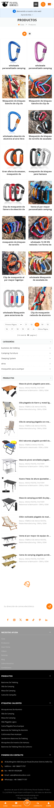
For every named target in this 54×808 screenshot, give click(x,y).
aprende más (26, 15)
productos (5, 643)
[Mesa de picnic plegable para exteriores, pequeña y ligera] (9, 390)
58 (17, 329)
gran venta (5, 647)
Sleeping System (8, 358)
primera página (11, 324)
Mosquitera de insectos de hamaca (15, 742)
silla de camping (7, 686)
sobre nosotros (7, 663)
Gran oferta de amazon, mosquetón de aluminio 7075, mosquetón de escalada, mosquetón (14, 172)
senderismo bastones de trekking (14, 738)
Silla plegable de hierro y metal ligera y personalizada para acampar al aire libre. (35, 402)
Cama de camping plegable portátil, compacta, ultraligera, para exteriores (35, 555)
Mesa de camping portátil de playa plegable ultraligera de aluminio (35, 498)
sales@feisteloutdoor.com (20, 775)
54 (42, 324)
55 (48, 324)
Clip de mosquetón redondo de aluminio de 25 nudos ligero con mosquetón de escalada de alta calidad (40, 314)
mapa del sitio (27, 798)
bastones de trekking (10, 348)
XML (35, 798)
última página (43, 329)
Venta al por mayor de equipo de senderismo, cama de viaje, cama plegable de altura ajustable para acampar (35, 536)
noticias (4, 655)
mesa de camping (8, 690)
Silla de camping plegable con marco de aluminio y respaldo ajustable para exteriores (35, 422)
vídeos (4, 651)
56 (7, 329)
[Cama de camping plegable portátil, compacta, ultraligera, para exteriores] (9, 561)
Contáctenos (6, 667)
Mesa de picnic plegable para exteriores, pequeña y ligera (35, 383)
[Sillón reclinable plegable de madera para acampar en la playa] (9, 523)
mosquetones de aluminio (11, 709)
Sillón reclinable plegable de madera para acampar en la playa (35, 517)
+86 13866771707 (19, 766)
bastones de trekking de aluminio (14, 730)
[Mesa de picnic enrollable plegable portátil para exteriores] (9, 466)
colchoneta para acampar (11, 734)
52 (32, 324)
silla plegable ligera (8, 722)
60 (28, 329)
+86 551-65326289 (15, 770)
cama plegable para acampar (12, 726)
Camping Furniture (9, 353)
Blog (3, 659)
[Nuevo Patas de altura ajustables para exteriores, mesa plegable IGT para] (9, 485)
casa (22, 24)
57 (12, 329)
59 (23, 329)
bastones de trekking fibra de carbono (16, 747)
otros (3, 363)
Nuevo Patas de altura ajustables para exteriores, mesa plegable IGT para (35, 479)
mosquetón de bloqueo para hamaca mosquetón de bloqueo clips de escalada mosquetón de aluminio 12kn (40, 172)
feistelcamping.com (31, 795)
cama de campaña (8, 695)
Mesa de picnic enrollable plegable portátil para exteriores (35, 460)
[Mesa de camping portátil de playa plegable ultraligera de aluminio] (9, 504)
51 (26, 324)
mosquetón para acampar (12, 369)
